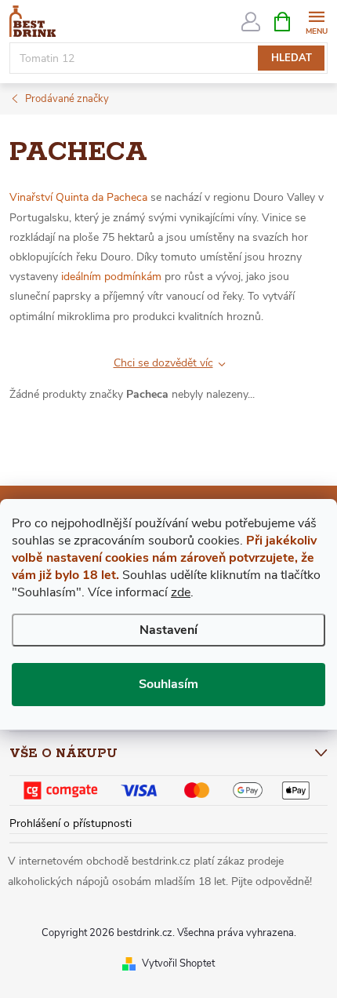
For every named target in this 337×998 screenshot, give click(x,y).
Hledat (291, 58)
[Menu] (316, 21)
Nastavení (168, 630)
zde (180, 592)
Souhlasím (168, 684)
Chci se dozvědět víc (163, 362)
